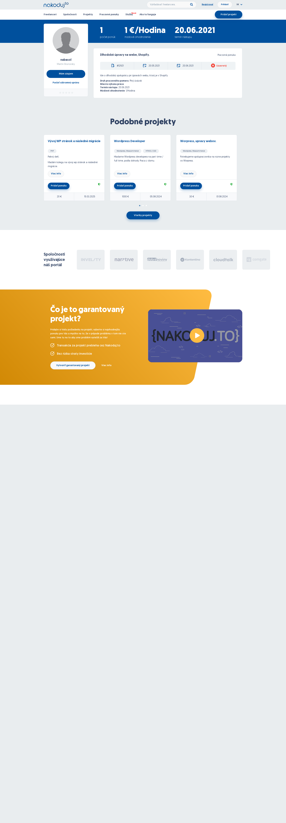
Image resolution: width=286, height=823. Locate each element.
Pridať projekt (229, 14)
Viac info (56, 174)
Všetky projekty (143, 215)
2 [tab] (143, 205)
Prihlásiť (225, 5)
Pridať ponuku (59, 186)
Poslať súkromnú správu (66, 83)
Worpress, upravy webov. (198, 141)
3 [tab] (146, 205)
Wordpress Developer (129, 141)
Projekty (88, 14)
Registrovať (207, 5)
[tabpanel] (77, 168)
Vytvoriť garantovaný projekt (73, 365)
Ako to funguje (148, 14)
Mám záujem (66, 74)
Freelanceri (50, 14)
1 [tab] (139, 205)
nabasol (65, 60)
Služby (129, 14)
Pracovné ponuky (109, 14)
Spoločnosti (70, 14)
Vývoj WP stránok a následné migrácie (74, 141)
